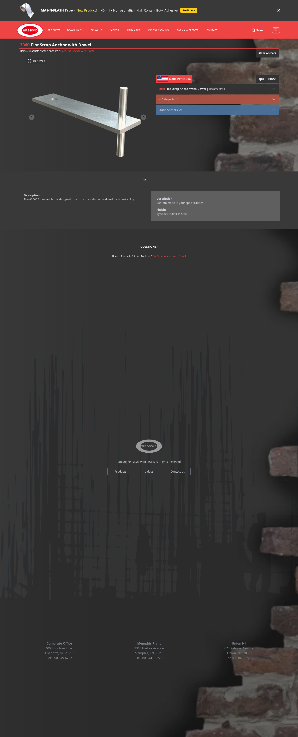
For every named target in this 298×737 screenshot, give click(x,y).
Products (54, 30)
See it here (188, 10)
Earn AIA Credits (187, 30)
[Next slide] (143, 117)
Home (23, 51)
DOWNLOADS (75, 30)
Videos (149, 471)
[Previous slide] (31, 117)
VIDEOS (115, 30)
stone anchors (49, 51)
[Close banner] (278, 10)
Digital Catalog (158, 30)
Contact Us (178, 471)
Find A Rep (133, 30)
